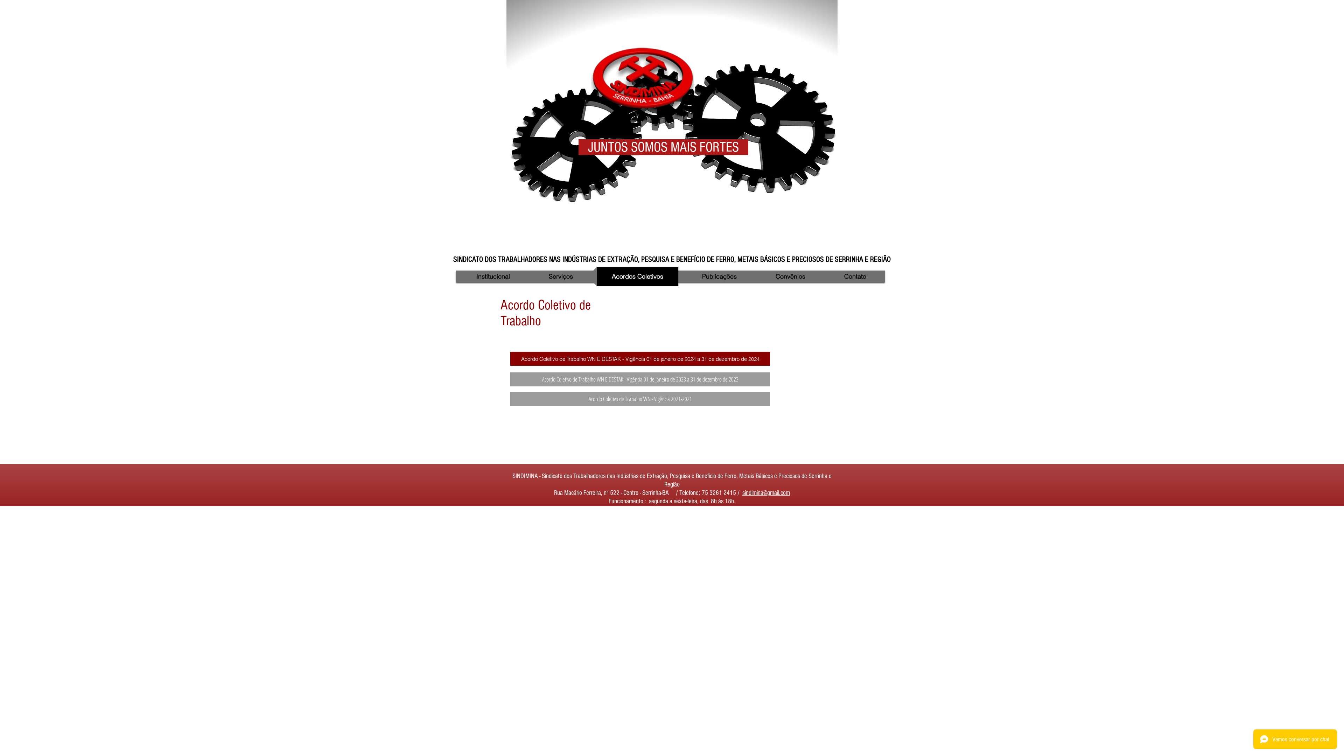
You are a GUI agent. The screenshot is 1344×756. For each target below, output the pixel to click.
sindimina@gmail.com (766, 493)
